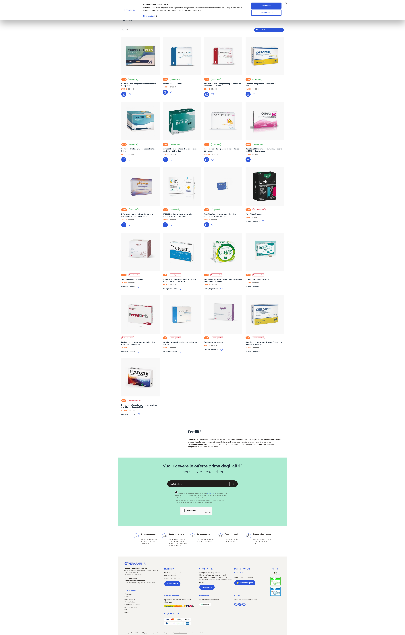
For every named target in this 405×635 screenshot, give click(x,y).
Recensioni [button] (204, 596)
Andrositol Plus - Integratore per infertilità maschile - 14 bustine (222, 85)
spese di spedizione (180, 633)
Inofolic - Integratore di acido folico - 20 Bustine (180, 343)
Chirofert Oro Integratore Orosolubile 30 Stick (139, 150)
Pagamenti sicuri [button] (171, 613)
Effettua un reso (172, 584)
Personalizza (265, 12)
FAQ (126, 610)
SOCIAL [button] (237, 596)
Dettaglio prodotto (253, 221)
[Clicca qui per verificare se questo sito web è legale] (275, 581)
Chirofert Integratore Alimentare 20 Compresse (261, 85)
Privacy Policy (211, 493)
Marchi (126, 612)
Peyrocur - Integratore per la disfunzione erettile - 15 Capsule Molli (139, 406)
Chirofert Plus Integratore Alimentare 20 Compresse (138, 85)
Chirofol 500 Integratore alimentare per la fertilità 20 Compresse (264, 150)
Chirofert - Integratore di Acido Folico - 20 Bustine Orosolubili (264, 343)
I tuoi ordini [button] (169, 569)
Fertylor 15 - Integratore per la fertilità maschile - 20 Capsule (138, 343)
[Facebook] (236, 604)
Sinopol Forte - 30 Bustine (132, 279)
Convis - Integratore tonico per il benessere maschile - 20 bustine (223, 280)
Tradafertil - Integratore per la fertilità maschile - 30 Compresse (179, 280)
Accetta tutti (266, 5)
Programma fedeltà (131, 607)
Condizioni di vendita (132, 605)
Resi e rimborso (170, 575)
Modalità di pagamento (173, 573)
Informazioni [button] (130, 590)
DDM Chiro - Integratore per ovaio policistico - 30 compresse (177, 215)
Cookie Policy (129, 602)
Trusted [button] (274, 569)
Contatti (127, 597)
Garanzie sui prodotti (172, 578)
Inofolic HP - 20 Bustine (172, 84)
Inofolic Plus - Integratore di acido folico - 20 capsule (222, 150)
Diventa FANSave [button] (242, 569)
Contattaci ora (207, 587)
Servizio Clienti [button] (206, 569)
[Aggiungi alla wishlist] (129, 94)
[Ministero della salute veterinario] (275, 591)
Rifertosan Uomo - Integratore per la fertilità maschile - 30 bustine (137, 215)
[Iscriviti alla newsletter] (233, 483)
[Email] (244, 604)
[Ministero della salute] (275, 573)
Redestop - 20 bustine (213, 342)
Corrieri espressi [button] (172, 596)
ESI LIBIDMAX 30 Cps (254, 214)
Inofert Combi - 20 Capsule (257, 279)
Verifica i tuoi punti (246, 583)
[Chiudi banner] (286, 3)
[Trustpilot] (205, 604)
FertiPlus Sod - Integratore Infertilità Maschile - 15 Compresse (220, 215)
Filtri (127, 30)
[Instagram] (240, 604)
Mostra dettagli (149, 16)
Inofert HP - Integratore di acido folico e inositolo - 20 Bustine (180, 150)
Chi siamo (128, 594)
